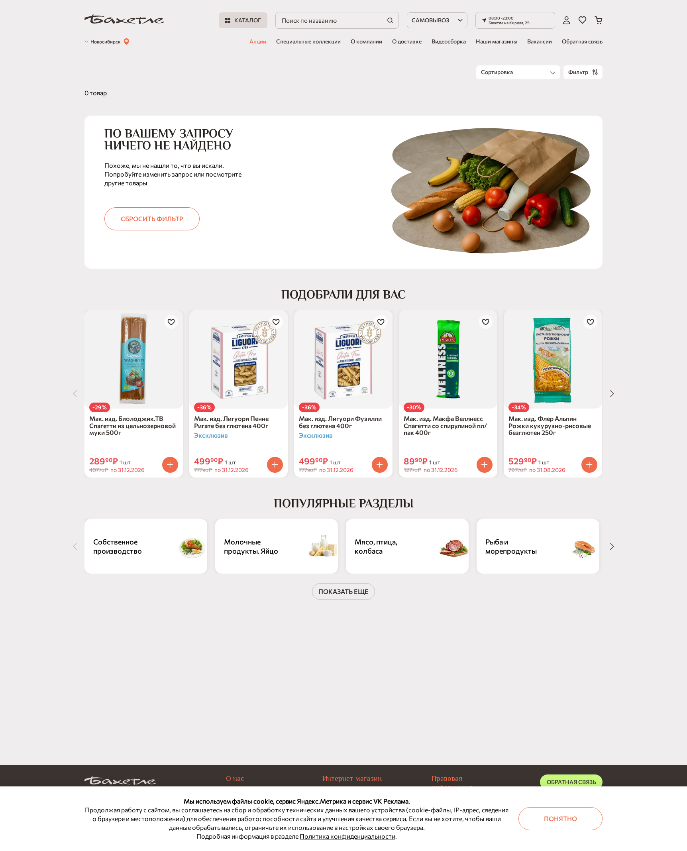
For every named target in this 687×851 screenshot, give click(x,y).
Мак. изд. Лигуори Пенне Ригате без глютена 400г (231, 422)
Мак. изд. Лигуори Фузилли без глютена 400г (340, 422)
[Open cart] (599, 20)
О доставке (407, 41)
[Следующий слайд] (612, 393)
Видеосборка (449, 41)
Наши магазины (496, 41)
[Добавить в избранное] (171, 322)
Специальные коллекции (308, 41)
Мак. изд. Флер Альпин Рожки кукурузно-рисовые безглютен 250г (549, 425)
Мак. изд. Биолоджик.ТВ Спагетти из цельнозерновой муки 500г (132, 425)
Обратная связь (582, 41)
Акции (257, 41)
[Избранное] (582, 20)
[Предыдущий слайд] (75, 393)
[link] (124, 20)
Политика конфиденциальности (347, 836)
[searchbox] (337, 20)
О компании (366, 41)
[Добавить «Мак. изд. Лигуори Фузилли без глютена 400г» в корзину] (380, 465)
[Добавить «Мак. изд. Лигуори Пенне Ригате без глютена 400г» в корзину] (275, 465)
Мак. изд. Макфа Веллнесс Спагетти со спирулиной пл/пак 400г (445, 425)
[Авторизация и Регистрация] (566, 20)
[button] (515, 20)
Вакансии (539, 41)
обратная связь (571, 781)
